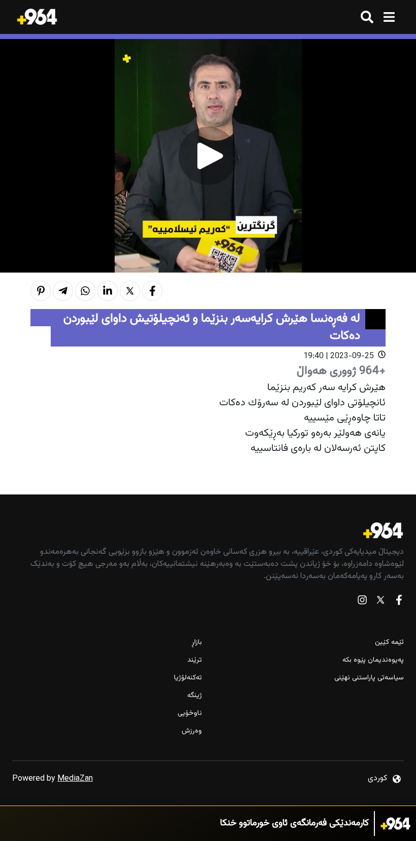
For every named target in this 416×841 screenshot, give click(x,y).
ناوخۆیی (190, 713)
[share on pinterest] (40, 291)
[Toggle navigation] (389, 17)
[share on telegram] (63, 291)
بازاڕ (197, 642)
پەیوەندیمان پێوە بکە (373, 660)
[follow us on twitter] (380, 602)
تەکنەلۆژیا (188, 678)
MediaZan (75, 779)
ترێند (194, 660)
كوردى (377, 778)
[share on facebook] (152, 291)
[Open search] (367, 17)
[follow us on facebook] (399, 602)
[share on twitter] (130, 291)
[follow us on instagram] (362, 602)
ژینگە (194, 696)
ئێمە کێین (389, 642)
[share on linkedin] (107, 291)
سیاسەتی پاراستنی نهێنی (369, 678)
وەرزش (192, 731)
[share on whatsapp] (85, 291)
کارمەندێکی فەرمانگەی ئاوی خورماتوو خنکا (294, 823)
